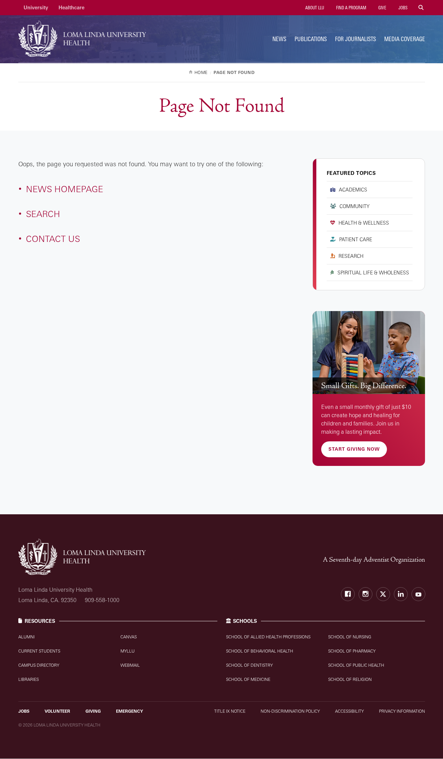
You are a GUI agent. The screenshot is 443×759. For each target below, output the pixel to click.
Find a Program (350, 7)
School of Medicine (248, 679)
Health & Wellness (363, 223)
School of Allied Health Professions (268, 636)
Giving (93, 711)
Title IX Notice (229, 711)
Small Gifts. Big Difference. (363, 386)
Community (355, 206)
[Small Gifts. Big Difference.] (369, 352)
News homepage (64, 189)
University (36, 7)
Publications (311, 39)
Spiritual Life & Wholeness (373, 272)
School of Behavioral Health (259, 651)
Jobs (402, 7)
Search (43, 213)
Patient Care (355, 239)
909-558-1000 (102, 600)
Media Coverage (404, 39)
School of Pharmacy (352, 651)
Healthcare (71, 7)
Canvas (128, 636)
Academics (353, 190)
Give (381, 7)
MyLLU (127, 651)
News (279, 39)
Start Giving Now (354, 449)
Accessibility (349, 711)
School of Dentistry (249, 665)
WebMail (130, 665)
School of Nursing (349, 636)
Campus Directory (38, 665)
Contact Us (53, 238)
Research (350, 256)
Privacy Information (402, 711)
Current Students (39, 651)
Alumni (26, 636)
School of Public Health (356, 665)
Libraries (28, 679)
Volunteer (57, 711)
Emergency (129, 711)
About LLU (314, 7)
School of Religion (350, 679)
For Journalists (355, 39)
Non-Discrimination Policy (290, 711)
